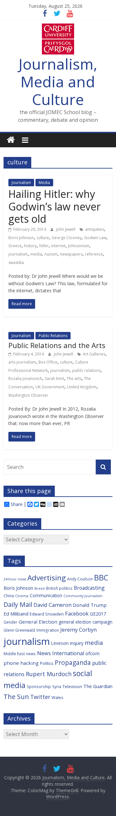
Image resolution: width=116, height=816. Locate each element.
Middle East (14, 653)
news (31, 653)
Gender (10, 622)
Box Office (47, 362)
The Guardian (97, 686)
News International (60, 653)
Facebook (77, 613)
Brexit (39, 588)
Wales (57, 697)
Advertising (46, 578)
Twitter (40, 697)
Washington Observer (28, 395)
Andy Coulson (80, 578)
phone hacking (21, 663)
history (30, 245)
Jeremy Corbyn (78, 629)
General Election (38, 621)
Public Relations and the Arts (56, 345)
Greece (15, 245)
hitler (44, 245)
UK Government (49, 387)
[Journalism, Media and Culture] (11, 140)
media (36, 254)
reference (94, 254)
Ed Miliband (16, 614)
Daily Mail (18, 604)
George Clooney (67, 237)
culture (42, 237)
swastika (16, 262)
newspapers (71, 254)
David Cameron (53, 604)
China (9, 595)
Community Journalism (82, 596)
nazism (50, 254)
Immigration (47, 630)
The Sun (16, 696)
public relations (86, 370)
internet (58, 245)
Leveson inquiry (67, 643)
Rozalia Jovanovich (25, 378)
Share (17, 504)
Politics (46, 663)
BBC (101, 577)
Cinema (21, 596)
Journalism (21, 182)
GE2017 (98, 614)
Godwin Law (95, 237)
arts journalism (22, 362)
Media (44, 182)
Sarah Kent (54, 378)
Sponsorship (39, 686)
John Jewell (66, 229)
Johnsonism (78, 245)
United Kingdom (82, 387)
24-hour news (15, 579)
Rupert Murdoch (49, 674)
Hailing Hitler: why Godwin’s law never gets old (54, 206)
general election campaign (85, 622)
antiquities (94, 229)
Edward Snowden (47, 614)
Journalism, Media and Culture (58, 81)
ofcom (92, 653)
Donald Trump (90, 605)
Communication (46, 595)
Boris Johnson (21, 237)
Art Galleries (94, 354)
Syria (56, 686)
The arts (74, 378)
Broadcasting (89, 587)
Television (72, 686)
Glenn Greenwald (19, 630)
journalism (18, 254)
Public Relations (53, 335)
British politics (59, 588)
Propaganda (73, 662)
